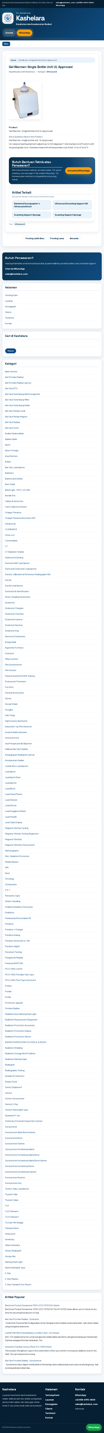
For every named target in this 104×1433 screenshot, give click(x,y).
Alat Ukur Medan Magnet (16, 416)
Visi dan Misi (10, 1256)
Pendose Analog (12, 935)
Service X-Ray (11, 1104)
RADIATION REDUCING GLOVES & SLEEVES (25, 1042)
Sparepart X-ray (12, 1115)
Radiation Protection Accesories (20, 1025)
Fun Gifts (9, 687)
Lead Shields (11, 816)
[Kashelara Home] (7, 18)
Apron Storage (12, 450)
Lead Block (10, 788)
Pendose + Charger (14, 929)
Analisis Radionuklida (14, 433)
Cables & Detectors (14, 501)
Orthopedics (11, 884)
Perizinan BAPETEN (14, 963)
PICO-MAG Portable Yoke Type (19, 974)
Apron (7, 444)
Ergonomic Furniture (14, 647)
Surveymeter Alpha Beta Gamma (20, 1132)
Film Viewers (10, 670)
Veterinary (9, 1239)
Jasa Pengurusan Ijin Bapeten (18, 743)
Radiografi (9, 1064)
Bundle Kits (10, 495)
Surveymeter (11, 1126)
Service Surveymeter (14, 1098)
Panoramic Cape (12, 895)
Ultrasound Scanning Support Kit (71, 203)
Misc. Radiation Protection (17, 856)
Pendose (9, 923)
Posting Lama (57, 238)
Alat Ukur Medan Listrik (15, 411)
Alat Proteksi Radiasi (14, 377)
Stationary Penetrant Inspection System (23, 1121)
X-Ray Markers (11, 1279)
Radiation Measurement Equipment (21, 1019)
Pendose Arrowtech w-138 (17, 940)
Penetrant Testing (13, 952)
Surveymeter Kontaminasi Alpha (19, 1149)
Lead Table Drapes (13, 822)
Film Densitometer (13, 664)
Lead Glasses (11, 799)
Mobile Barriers (12, 862)
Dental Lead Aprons (14, 585)
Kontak (9, 32)
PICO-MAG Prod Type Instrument (20, 980)
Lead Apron (10, 771)
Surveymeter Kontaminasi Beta (19, 1166)
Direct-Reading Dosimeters (17, 597)
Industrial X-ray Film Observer (18, 726)
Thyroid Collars (12, 1200)
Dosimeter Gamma (13, 619)
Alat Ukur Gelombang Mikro (17, 399)
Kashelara (30, 18)
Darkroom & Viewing (14, 557)
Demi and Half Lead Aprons (17, 563)
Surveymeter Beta (13, 1138)
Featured (9, 653)
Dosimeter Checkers (14, 613)
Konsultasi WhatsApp (79, 170)
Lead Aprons (10, 783)
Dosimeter (10, 602)
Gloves (8, 698)
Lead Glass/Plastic (13, 794)
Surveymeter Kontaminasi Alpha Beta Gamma (26, 1160)
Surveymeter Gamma (14, 1143)
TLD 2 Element (12, 1211)
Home (13, 60)
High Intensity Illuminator (16, 721)
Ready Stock (11, 1081)
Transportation (12, 1228)
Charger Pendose (13, 512)
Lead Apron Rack (13, 777)
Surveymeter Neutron (15, 1177)
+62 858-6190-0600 (84, 3)
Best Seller (10, 484)
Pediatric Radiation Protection (19, 907)
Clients (8, 312)
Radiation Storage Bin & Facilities (20, 1053)
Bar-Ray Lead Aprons (15, 467)
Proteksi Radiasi (12, 1008)
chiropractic (10, 523)
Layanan (9, 301)
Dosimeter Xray (12, 630)
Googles (9, 709)
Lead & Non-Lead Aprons (16, 766)
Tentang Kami (11, 295)
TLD (7, 1205)
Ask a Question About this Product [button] (26, 136)
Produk (8, 991)
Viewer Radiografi (13, 1250)
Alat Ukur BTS (11, 388)
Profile (8, 997)
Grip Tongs (10, 715)
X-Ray (8, 1273)
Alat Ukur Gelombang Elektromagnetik (22, 394)
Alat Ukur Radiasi (12, 422)
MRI (6, 867)
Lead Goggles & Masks (15, 811)
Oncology (9, 878)
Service (8, 1093)
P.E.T (7, 890)
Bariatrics (9, 473)
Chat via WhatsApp (15, 268)
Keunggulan (10, 306)
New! (7, 873)
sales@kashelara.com (65, 3)
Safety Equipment (13, 1087)
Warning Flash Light (14, 1262)
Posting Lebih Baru (34, 238)
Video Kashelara (12, 1245)
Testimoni (9, 317)
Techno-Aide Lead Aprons (17, 1188)
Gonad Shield (11, 704)
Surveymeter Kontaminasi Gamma (20, 1171)
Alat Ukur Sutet (12, 428)
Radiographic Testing (14, 1070)
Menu (6, 44)
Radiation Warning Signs (16, 1059)
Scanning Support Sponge (27, 214)
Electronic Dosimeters (15, 636)
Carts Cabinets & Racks (16, 506)
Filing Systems (11, 659)
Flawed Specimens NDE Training (19, 676)
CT (6, 546)
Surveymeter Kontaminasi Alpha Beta (22, 1154)
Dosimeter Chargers (14, 608)
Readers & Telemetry (14, 1076)
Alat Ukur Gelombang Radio (17, 405)
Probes (8, 985)
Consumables (11, 540)
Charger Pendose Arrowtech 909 (20, 518)
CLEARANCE (11, 529)
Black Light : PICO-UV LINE (17, 490)
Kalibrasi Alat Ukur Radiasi (16, 749)
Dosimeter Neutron (14, 625)
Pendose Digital (12, 946)
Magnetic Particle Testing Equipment (22, 833)
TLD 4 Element (12, 1216)
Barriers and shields (14, 478)
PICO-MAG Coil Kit (13, 968)
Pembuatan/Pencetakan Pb (18, 918)
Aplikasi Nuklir (11, 439)
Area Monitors (11, 456)
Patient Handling (12, 901)
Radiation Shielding (14, 1047)
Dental (8, 580)
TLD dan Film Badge (14, 1222)
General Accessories (14, 692)
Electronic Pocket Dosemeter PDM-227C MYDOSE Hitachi (32, 1305)
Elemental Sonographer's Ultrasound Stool (27, 205)
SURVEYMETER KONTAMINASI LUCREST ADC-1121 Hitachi (32, 1333)
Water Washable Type (15, 1267)
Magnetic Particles (13, 839)
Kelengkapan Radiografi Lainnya (19, 754)
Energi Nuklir (10, 642)
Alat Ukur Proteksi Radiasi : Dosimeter (22, 1319)
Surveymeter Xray (13, 1183)
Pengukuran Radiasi (14, 957)
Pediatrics (9, 912)
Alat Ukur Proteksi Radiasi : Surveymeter (23, 1360)
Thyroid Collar (11, 1194)
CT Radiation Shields (14, 551)
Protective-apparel (14, 1002)
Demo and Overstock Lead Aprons (21, 568)
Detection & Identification (17, 591)
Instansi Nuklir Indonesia (16, 732)
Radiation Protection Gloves (18, 1036)
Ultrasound (52, 72)
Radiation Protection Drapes (18, 1031)
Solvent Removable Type (16, 1109)
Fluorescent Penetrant (15, 681)
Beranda (74, 238)
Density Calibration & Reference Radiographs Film (28, 574)
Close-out (10, 535)
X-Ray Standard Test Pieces (18, 1284)
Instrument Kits (12, 737)
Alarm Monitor (11, 371)
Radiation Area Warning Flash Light (21, 1014)
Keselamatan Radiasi (14, 760)
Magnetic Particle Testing (16, 828)
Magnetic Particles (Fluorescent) (20, 845)
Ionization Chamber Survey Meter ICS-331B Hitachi (28, 1346)
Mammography (12, 850)
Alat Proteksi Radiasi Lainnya (18, 382)
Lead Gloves (10, 805)
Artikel (8, 461)
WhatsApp (60, 5)
